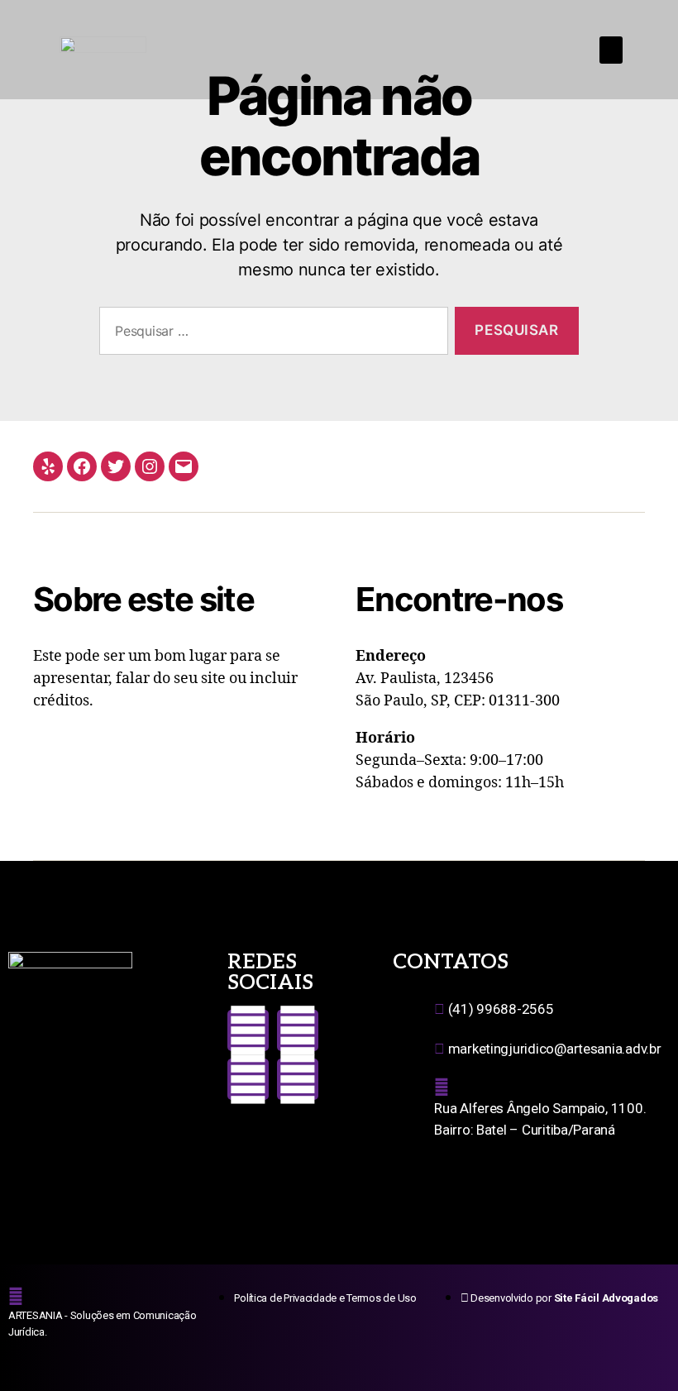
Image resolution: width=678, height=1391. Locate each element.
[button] (611, 50)
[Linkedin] (297, 1079)
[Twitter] (116, 466)
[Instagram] (150, 466)
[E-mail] (183, 466)
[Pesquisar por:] (270, 334)
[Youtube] (248, 1079)
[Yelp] (48, 466)
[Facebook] (82, 466)
